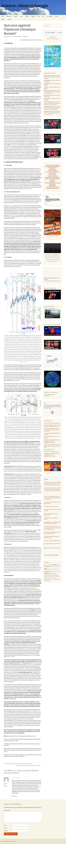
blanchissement (56, 566)
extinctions (50, 571)
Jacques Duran (54, 573)
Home (2, 16)
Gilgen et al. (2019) (20, 550)
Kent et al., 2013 (31, 711)
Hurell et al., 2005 (19, 534)
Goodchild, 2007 (35, 553)
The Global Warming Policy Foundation (52, 182)
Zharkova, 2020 (37, 491)
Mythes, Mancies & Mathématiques (52, 178)
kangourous (24, 648)
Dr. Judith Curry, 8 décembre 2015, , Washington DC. (52, 257)
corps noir (51, 569)
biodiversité (47, 566)
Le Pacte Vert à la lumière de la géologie (51, 423)
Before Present (34, 133)
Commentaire (7, 810)
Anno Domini (13, 144)
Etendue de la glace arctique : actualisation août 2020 (18, 763)
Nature (33, 174)
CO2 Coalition (52, 181)
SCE (33, 534)
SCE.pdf (9, 19)
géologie (46, 573)
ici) (37, 98)
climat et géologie (17, 36)
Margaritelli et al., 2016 (26, 188)
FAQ (43, 16)
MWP (5, 481)
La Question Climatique (52, 176)
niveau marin (52, 576)
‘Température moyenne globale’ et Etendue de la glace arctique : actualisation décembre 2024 (52, 441)
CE (14, 265)
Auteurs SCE (8, 16)
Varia (39, 16)
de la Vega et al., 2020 (11, 121)
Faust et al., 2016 (15, 380)
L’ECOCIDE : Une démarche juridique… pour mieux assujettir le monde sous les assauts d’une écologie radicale (52, 528)
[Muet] (57, 334)
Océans (58, 576)
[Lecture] (45, 334)
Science (15, 16)
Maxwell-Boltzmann (47, 575)
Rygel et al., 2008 (12, 697)
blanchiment (51, 566)
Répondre (15, 796)
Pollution (33, 16)
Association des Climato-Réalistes (52, 177)
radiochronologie (11, 140)
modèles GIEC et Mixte (47, 576)
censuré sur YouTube (51, 308)
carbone (59, 566)
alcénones (8, 377)
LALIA (19, 478)
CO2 (45, 569)
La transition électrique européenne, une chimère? (28, 765)
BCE (34, 263)
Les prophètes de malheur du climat (51, 506)
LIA (25, 475)
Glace (58, 571)
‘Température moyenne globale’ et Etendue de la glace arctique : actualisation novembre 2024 (52, 455)
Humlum (50, 573)
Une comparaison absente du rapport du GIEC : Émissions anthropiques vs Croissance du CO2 (52, 92)
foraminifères (28, 212)
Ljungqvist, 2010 (31, 379)
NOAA (26, 719)
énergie (48, 580)
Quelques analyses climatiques (52, 188)
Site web (6, 830)
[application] (52, 331)
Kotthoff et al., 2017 (13, 469)
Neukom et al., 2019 (32, 664)
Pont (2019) (17, 673)
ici (9, 60)
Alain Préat (26, 36)
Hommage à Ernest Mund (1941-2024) (51, 451)
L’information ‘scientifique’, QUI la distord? (52, 540)
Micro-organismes (54, 575)
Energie (27, 16)
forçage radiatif (55, 571)
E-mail (5, 828)
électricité (45, 580)
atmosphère (53, 565)
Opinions (3, 19)
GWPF (59, 571)
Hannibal (17, 171)
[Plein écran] (59, 334)
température (54, 579)
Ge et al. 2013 (11, 656)
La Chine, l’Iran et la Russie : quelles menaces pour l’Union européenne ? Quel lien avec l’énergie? (52, 498)
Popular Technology (52, 170)
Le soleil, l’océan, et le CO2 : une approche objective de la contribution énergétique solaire (52, 446)
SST (36, 210)
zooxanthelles (58, 579)
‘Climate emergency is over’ (49, 449)
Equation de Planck (56, 569)
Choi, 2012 (11, 698)
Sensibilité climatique (47, 579)
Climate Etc (52, 180)
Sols (51, 579)
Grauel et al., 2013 (34, 377)
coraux (49, 569)
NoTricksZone (52, 169)
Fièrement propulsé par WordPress (8, 841)
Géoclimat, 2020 (33, 645)
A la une (56, 16)
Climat (21, 16)
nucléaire (56, 576)
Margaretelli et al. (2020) (24, 237)
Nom (5, 825)
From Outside (49, 16)
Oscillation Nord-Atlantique (20, 202)
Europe (46, 571)
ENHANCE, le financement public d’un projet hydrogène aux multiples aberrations (52, 77)
